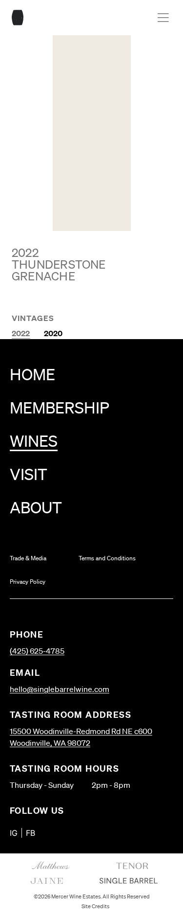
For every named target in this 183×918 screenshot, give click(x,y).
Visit (28, 474)
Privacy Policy (27, 581)
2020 (53, 333)
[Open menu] (163, 17)
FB (30, 833)
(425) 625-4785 (37, 651)
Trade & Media (28, 558)
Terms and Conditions (107, 558)
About (36, 507)
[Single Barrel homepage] (17, 17)
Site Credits (95, 906)
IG (14, 833)
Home (32, 374)
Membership (59, 407)
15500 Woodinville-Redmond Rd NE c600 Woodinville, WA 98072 (81, 737)
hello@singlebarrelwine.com (59, 689)
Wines (34, 441)
